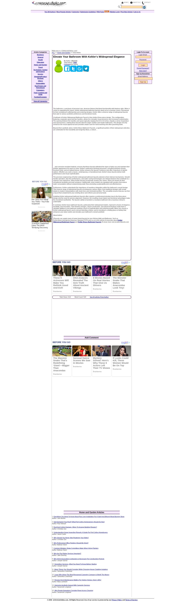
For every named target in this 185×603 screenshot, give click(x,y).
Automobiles (40, 83)
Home (126, 2)
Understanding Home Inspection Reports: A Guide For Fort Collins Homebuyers (81, 532)
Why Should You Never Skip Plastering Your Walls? (71, 538)
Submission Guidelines (88, 12)
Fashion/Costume (40, 97)
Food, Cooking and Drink (40, 93)
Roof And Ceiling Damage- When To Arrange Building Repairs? (75, 527)
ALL (53, 53)
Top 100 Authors (50, 12)
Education (40, 62)
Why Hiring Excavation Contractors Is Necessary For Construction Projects (79, 559)
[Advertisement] (92, 31)
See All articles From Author (99, 297)
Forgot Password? (143, 68)
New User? (143, 71)
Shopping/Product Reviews (40, 77)
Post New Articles (127, 12)
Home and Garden (40, 65)
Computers (40, 90)
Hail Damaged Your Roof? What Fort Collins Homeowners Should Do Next (79, 522)
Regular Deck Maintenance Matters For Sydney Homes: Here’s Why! (77, 580)
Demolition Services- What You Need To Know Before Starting (75, 564)
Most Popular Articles (64, 12)
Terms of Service (131, 600)
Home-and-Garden (63, 53)
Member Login (115, 12)
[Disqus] (91, 410)
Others (40, 81)
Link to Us (137, 12)
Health (40, 60)
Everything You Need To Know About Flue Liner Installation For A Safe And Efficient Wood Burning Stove (89, 517)
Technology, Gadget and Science (40, 71)
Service (40, 74)
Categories (75, 12)
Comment (67, 64)
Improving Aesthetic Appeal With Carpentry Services (72, 585)
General (40, 57)
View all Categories (40, 101)
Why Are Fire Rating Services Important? (67, 553)
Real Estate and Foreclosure (40, 87)
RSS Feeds (100, 12)
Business (40, 55)
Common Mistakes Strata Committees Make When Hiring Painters (76, 548)
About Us (136, 2)
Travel (40, 67)
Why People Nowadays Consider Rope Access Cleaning (73, 590)
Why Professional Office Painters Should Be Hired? (71, 543)
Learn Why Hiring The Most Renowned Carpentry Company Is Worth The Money (81, 575)
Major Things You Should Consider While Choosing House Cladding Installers (81, 569)
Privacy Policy (117, 600)
